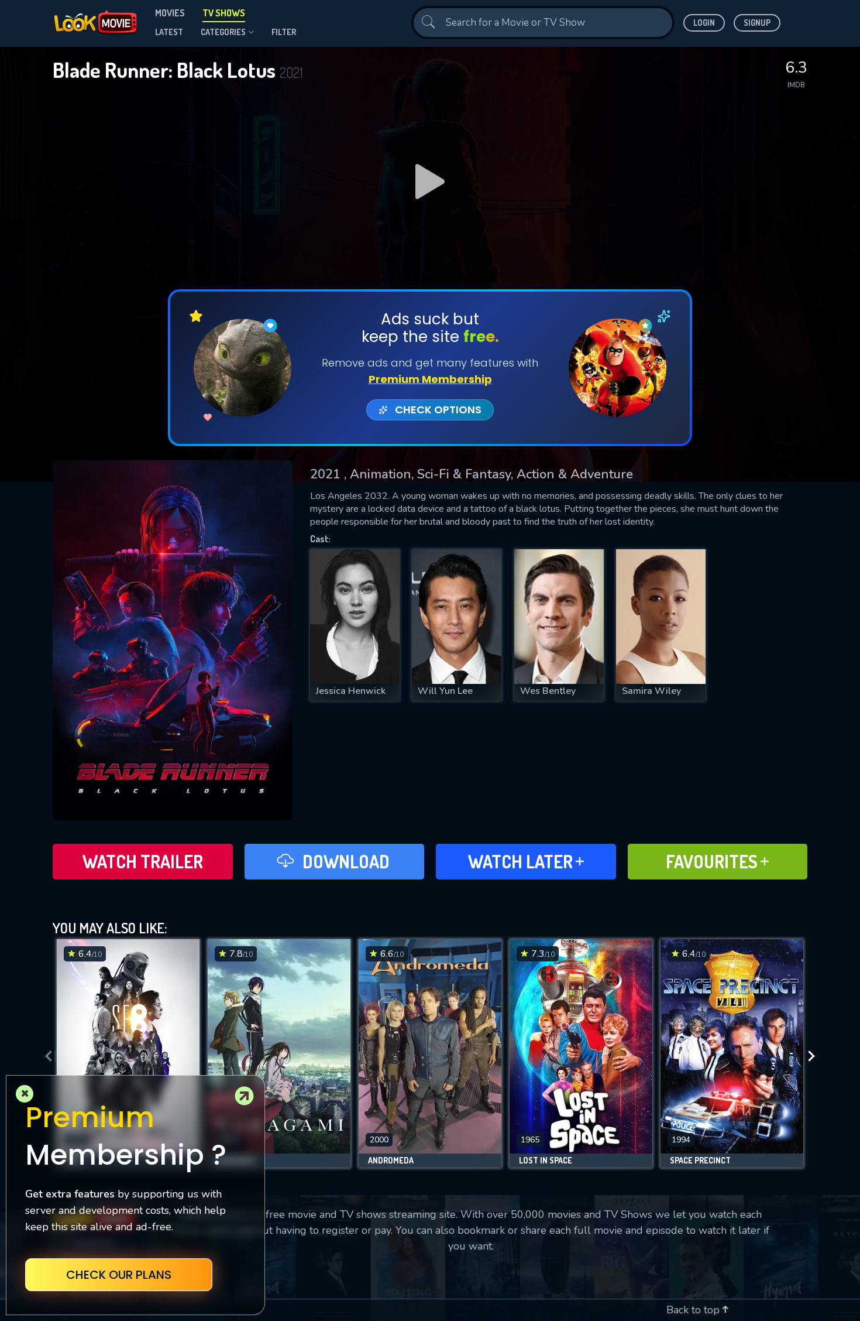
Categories (223, 32)
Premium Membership (430, 379)
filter (283, 32)
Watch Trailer (142, 861)
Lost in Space (545, 1160)
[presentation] (45, 1056)
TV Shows (223, 13)
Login (704, 23)
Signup (757, 23)
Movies (170, 13)
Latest (169, 32)
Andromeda (391, 1160)
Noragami (235, 1160)
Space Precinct (700, 1160)
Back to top (694, 1310)
